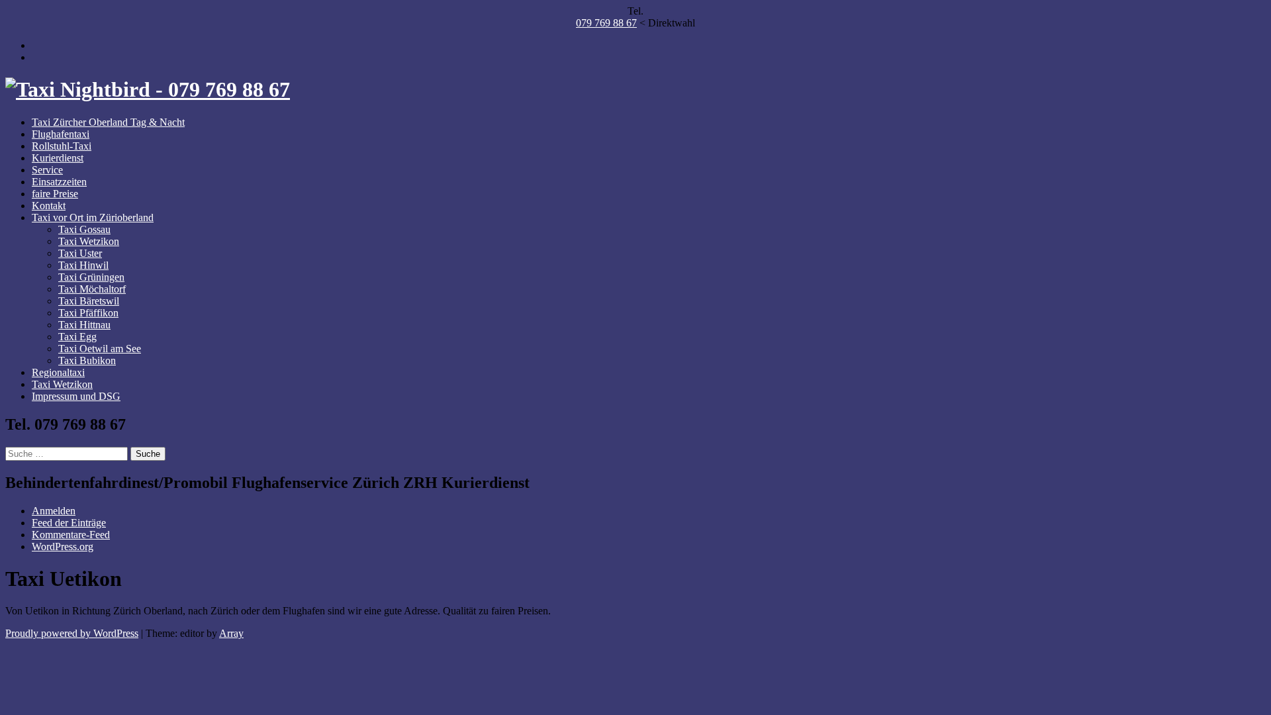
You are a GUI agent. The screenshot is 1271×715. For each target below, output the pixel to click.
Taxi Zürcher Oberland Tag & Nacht (108, 122)
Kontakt (49, 205)
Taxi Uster (80, 253)
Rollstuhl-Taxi (61, 146)
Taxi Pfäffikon (88, 312)
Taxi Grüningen (91, 277)
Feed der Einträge (69, 522)
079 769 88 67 (606, 22)
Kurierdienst (57, 158)
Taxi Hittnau (84, 324)
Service (47, 169)
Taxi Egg (77, 336)
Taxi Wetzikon (88, 241)
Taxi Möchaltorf (92, 289)
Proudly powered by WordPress (71, 633)
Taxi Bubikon (87, 360)
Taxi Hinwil (83, 265)
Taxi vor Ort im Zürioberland (93, 217)
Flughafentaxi (60, 134)
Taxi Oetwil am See (99, 348)
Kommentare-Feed (71, 534)
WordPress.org (62, 546)
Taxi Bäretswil (88, 301)
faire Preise (55, 193)
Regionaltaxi (58, 372)
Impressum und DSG (76, 396)
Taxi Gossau (84, 229)
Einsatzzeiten (59, 181)
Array (231, 633)
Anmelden (53, 510)
